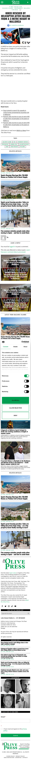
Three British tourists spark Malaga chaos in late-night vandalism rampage (14, 643)
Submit (15, 735)
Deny (15, 415)
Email (3, 717)
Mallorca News (21, 130)
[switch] (26, 381)
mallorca (22, 146)
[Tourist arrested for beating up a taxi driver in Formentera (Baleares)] (15, 261)
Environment (18, 8)
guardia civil (13, 144)
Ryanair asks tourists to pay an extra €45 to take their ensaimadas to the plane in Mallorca (16, 119)
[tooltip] (7, 237)
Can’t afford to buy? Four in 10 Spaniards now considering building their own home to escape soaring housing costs (14, 656)
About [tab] (25, 346)
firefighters (5, 144)
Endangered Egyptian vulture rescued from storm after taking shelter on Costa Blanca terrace (14, 649)
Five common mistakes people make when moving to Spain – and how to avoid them (15, 232)
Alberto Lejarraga (18, 25)
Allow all (15, 400)
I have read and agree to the (15, 730)
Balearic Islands (7, 8)
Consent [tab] (5, 346)
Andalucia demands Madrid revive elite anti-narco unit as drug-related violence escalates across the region (15, 671)
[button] (28, 613)
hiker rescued (14, 146)
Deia (15, 142)
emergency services (23, 142)
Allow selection (15, 408)
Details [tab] (15, 346)
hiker (7, 146)
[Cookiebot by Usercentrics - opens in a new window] (22, 342)
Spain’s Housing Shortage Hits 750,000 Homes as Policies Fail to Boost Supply (14, 176)
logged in (12, 246)
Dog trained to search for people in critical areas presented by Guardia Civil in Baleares (16, 112)
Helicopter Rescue (24, 144)
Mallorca (27, 8)
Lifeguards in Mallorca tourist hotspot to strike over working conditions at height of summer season (14, 431)
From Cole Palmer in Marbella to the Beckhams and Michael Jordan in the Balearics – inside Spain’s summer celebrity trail (15, 462)
